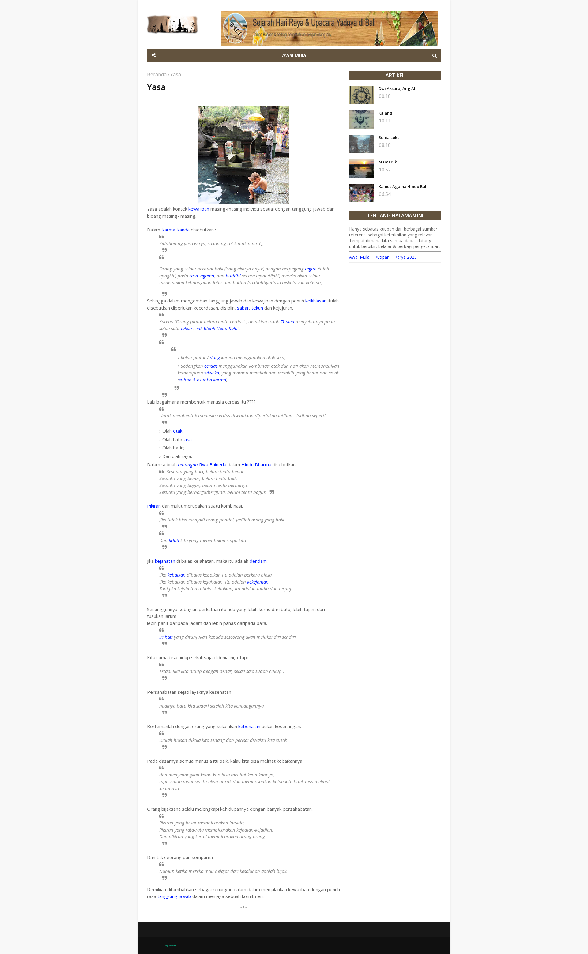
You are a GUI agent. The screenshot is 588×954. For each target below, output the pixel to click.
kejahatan (165, 561)
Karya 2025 (405, 257)
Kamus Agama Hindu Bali (403, 186)
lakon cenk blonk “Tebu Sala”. (210, 328)
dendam (258, 561)
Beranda (157, 74)
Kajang (385, 113)
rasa (193, 275)
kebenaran (249, 726)
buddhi (233, 275)
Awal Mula (359, 257)
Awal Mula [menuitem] (294, 55)
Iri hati (166, 637)
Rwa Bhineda (212, 464)
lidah (174, 540)
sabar (243, 308)
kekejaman (258, 582)
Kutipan (382, 257)
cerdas (210, 366)
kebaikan (177, 575)
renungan (188, 464)
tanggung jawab (174, 896)
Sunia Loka (389, 137)
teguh (311, 268)
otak (177, 431)
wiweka (211, 373)
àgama (207, 275)
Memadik (388, 162)
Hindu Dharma (256, 464)
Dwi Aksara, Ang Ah (398, 88)
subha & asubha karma (202, 380)
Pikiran (154, 506)
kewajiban (198, 209)
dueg (215, 357)
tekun (257, 308)
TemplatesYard (170, 946)
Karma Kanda (175, 230)
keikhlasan (315, 301)
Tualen (287, 321)
